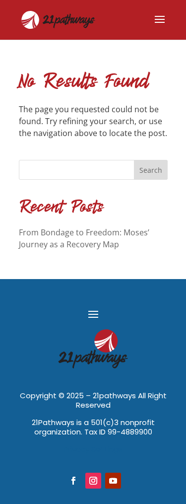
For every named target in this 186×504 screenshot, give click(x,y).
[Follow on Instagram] (93, 481)
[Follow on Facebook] (73, 481)
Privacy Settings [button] (93, 449)
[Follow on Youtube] (113, 481)
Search (150, 170)
